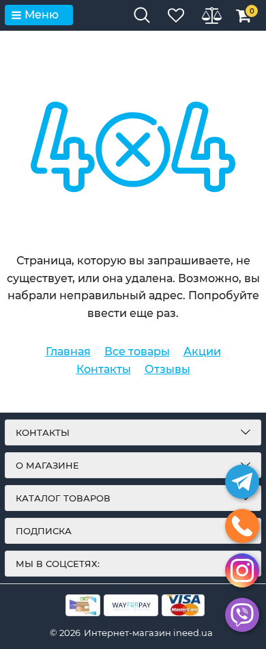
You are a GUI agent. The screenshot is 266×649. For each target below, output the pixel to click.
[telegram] (242, 482)
